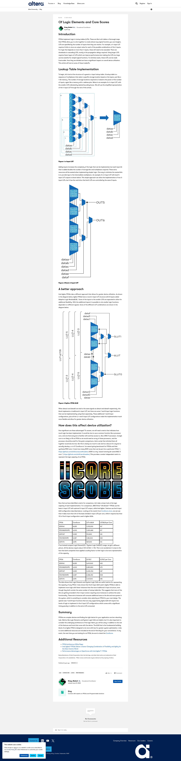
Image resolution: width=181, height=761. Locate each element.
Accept (41, 755)
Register (142, 3)
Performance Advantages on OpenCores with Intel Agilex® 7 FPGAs (84, 651)
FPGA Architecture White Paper (72, 644)
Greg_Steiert (68, 27)
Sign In (149, 3)
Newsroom (131, 741)
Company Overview (120, 741)
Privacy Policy (50, 753)
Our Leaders (141, 741)
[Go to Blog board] (62, 692)
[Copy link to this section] (77, 34)
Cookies (57, 753)
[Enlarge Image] (90, 124)
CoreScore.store (106, 511)
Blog (41, 9)
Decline (33, 755)
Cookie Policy (11, 749)
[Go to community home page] (36, 3)
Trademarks (63, 753)
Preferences (24, 755)
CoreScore (109, 633)
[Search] (136, 3)
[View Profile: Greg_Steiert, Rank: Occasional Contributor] (61, 28)
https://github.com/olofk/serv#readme (76, 454)
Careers (150, 741)
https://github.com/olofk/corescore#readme (73, 452)
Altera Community (33, 9)
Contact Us (33, 741)
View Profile (117, 681)
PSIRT (67, 753)
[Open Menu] (151, 9)
